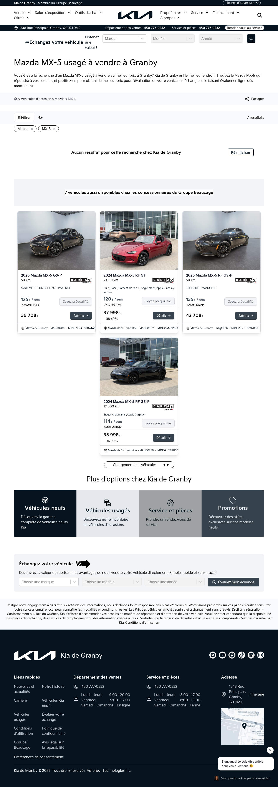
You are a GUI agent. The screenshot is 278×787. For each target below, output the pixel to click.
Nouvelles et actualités (24, 689)
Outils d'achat (86, 12)
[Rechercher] (259, 15)
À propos (167, 17)
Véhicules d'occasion (36, 99)
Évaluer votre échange (53, 717)
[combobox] (105, 38)
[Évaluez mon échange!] (251, 38)
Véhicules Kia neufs (53, 703)
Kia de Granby (24, 3)
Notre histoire (53, 686)
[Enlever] (31, 129)
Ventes (19, 12)
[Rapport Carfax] (81, 281)
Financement (223, 12)
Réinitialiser (240, 152)
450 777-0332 (154, 27)
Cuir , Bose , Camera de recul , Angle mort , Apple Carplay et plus (139, 290)
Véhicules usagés (22, 717)
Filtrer (26, 117)
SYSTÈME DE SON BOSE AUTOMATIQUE (46, 288)
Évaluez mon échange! (236, 582)
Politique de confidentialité (54, 731)
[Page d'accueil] (35, 655)
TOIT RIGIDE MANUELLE (201, 288)
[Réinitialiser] (40, 117)
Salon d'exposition (50, 12)
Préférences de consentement (38, 757)
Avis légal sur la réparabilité (53, 745)
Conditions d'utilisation (142, 622)
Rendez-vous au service (244, 28)
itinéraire (257, 694)
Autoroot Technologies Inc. (109, 770)
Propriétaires (171, 12)
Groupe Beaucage (22, 745)
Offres (19, 17)
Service (197, 12)
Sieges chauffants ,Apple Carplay (124, 414)
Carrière (20, 700)
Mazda (60, 99)
